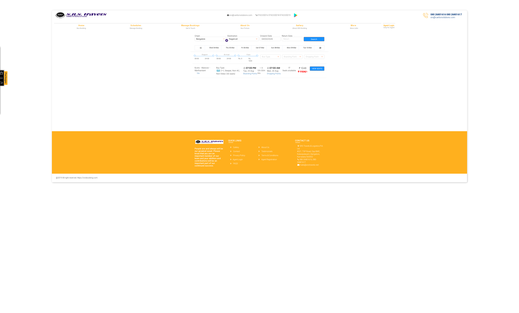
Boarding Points (250, 73)
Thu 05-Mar (230, 48)
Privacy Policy (239, 155)
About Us (245, 25)
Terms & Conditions (269, 155)
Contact (236, 151)
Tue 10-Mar (307, 48)
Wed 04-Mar (214, 48)
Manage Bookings (190, 25)
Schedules (136, 25)
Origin (197, 36)
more (353, 25)
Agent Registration (269, 159)
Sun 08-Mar (275, 48)
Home (81, 25)
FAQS (235, 163)
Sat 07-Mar (260, 48)
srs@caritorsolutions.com (240, 15)
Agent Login (388, 25)
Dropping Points (274, 73)
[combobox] (270, 57)
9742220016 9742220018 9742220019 (273, 15)
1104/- (302, 71)
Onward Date (266, 36)
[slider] (194, 55)
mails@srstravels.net (309, 165)
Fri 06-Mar (245, 48)
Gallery (299, 25)
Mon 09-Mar (291, 48)
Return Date (287, 36)
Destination (232, 36)
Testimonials (266, 151)
